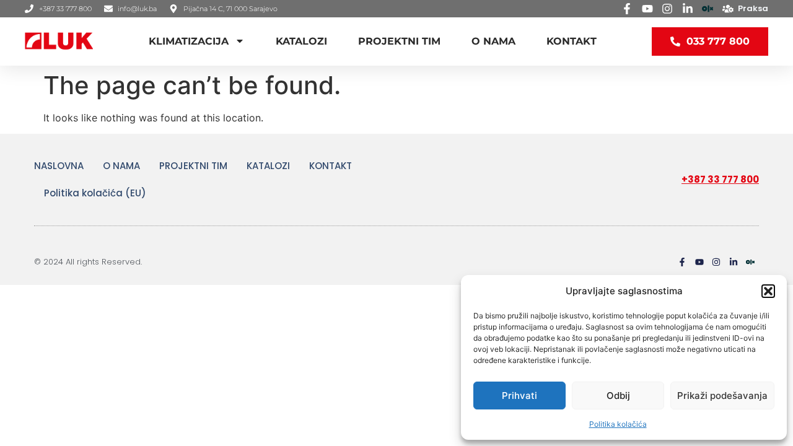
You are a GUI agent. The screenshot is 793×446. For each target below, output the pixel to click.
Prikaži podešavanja (722, 395)
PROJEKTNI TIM (399, 41)
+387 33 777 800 (720, 179)
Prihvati (519, 395)
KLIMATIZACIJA (189, 41)
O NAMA (493, 41)
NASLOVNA (59, 165)
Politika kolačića (618, 424)
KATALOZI (301, 41)
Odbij (618, 395)
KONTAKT (571, 41)
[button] (768, 291)
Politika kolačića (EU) (95, 192)
